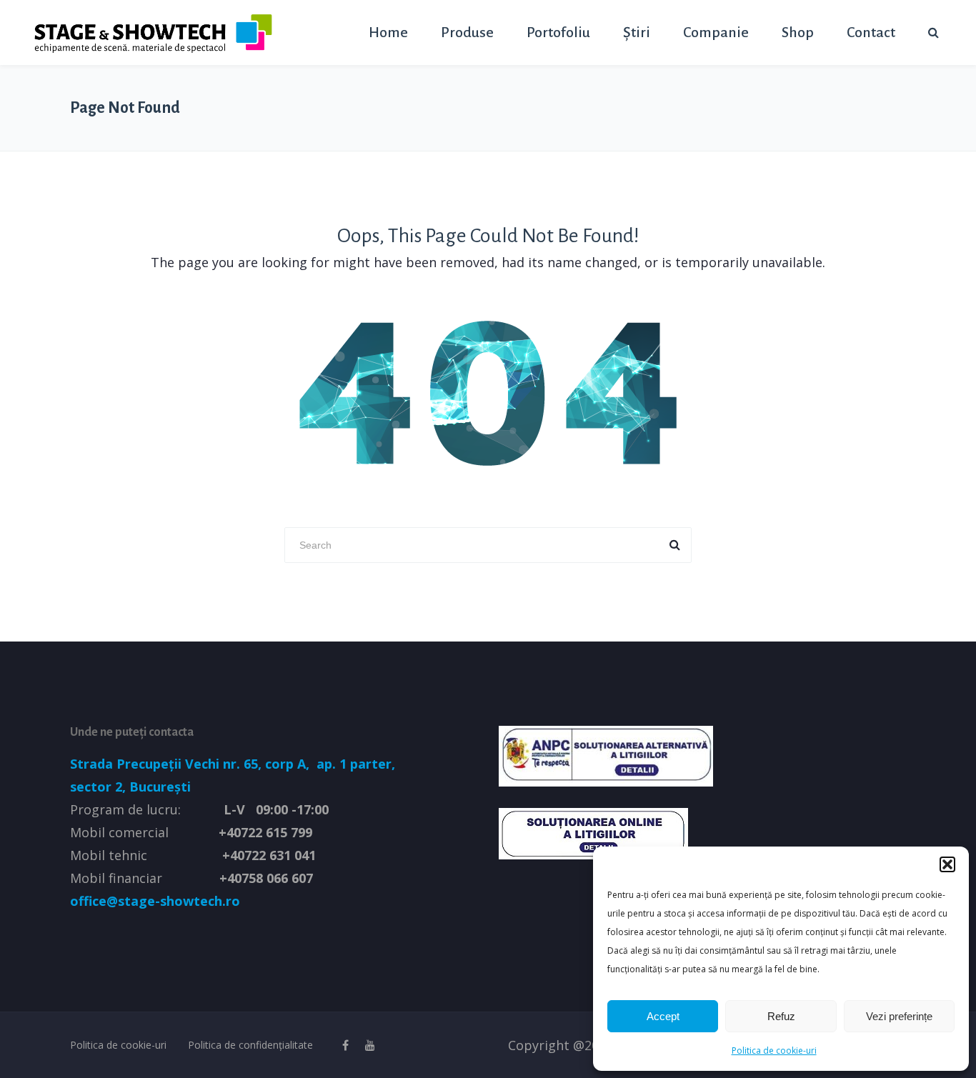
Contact (871, 32)
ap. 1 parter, (354, 763)
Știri (636, 32)
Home (388, 32)
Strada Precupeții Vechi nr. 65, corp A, (191, 763)
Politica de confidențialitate (250, 1045)
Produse (467, 32)
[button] (947, 864)
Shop (798, 32)
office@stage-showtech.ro (155, 900)
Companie (716, 32)
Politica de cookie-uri (774, 1050)
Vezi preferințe (899, 1016)
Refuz (781, 1016)
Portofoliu (558, 32)
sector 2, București (130, 786)
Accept (663, 1016)
